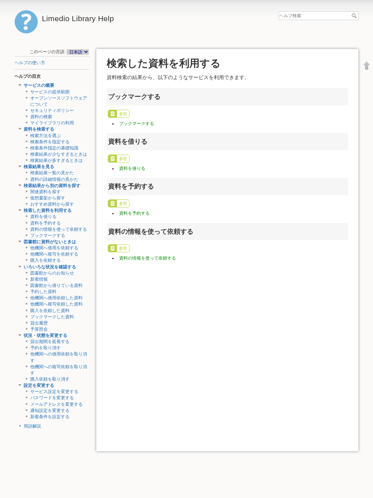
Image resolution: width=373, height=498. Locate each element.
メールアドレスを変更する (56, 404)
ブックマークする (47, 235)
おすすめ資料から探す (52, 204)
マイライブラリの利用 (52, 122)
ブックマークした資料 (52, 316)
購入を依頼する (45, 260)
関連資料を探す (45, 191)
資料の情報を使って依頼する (58, 229)
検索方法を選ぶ (45, 135)
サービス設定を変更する (54, 391)
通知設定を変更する (50, 410)
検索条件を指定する (50, 141)
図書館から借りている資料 (56, 285)
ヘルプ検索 (355, 15)
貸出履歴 (39, 323)
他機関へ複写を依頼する (54, 254)
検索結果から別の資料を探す (52, 185)
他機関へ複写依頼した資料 (56, 304)
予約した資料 (43, 291)
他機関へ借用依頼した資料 (56, 297)
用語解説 (32, 426)
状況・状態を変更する (45, 335)
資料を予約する (45, 223)
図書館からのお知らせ (52, 273)
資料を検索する (39, 129)
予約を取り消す (45, 347)
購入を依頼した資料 (50, 310)
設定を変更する (39, 385)
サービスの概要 (39, 85)
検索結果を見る (39, 166)
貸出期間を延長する (50, 341)
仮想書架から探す (47, 198)
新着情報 (39, 279)
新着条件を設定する (50, 416)
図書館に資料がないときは (50, 241)
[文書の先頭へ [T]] (367, 65)
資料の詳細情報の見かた (54, 179)
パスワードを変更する (52, 397)
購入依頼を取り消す (50, 379)
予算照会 (39, 329)
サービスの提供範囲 (50, 91)
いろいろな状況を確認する (50, 266)
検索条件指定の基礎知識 (54, 148)
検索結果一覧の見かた (52, 172)
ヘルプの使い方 (30, 62)
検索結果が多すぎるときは (56, 160)
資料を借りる (43, 216)
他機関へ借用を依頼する (54, 247)
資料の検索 (41, 116)
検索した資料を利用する (48, 210)
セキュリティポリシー (52, 110)
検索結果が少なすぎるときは (58, 154)
